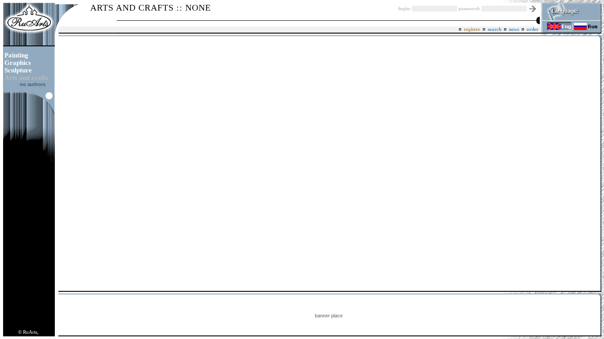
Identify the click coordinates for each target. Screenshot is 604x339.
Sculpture (18, 70)
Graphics (17, 62)
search (494, 29)
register (472, 29)
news (514, 29)
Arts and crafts (26, 77)
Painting (16, 55)
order (532, 29)
